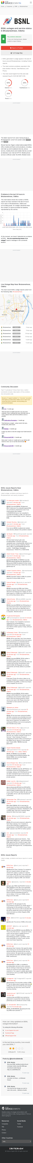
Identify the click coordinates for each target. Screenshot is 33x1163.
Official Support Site (10, 1035)
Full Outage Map (17, 53)
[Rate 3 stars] (16, 1048)
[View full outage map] (16, 309)
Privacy (4, 1130)
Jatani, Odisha (22, 751)
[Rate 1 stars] (10, 1048)
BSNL (16, 6)
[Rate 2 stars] (13, 1048)
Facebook (20, 1127)
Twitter (19, 1124)
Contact (4, 1132)
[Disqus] (16, 426)
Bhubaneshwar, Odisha (14, 504)
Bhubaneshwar (17, 292)
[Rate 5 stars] (22, 1048)
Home (2, 6)
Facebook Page (9, 1033)
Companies (9, 6)
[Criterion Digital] (16, 1148)
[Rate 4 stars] (19, 1048)
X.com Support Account (11, 1030)
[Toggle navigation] (31, 2)
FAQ (3, 1127)
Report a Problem (17, 48)
